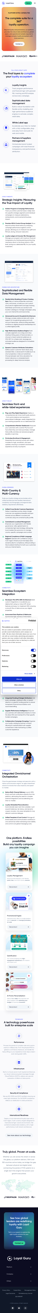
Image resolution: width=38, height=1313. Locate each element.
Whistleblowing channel (25, 1293)
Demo (28, 3)
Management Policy (30, 1290)
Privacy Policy (6, 1290)
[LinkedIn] (13, 1308)
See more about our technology (19, 1135)
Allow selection (19, 685)
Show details (28, 673)
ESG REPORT (19, 1296)
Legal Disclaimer (10, 1293)
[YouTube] (19, 1308)
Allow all (19, 679)
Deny (19, 690)
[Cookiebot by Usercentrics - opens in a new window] (28, 621)
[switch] (33, 655)
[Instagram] (25, 1308)
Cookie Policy (17, 1290)
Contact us (19, 44)
